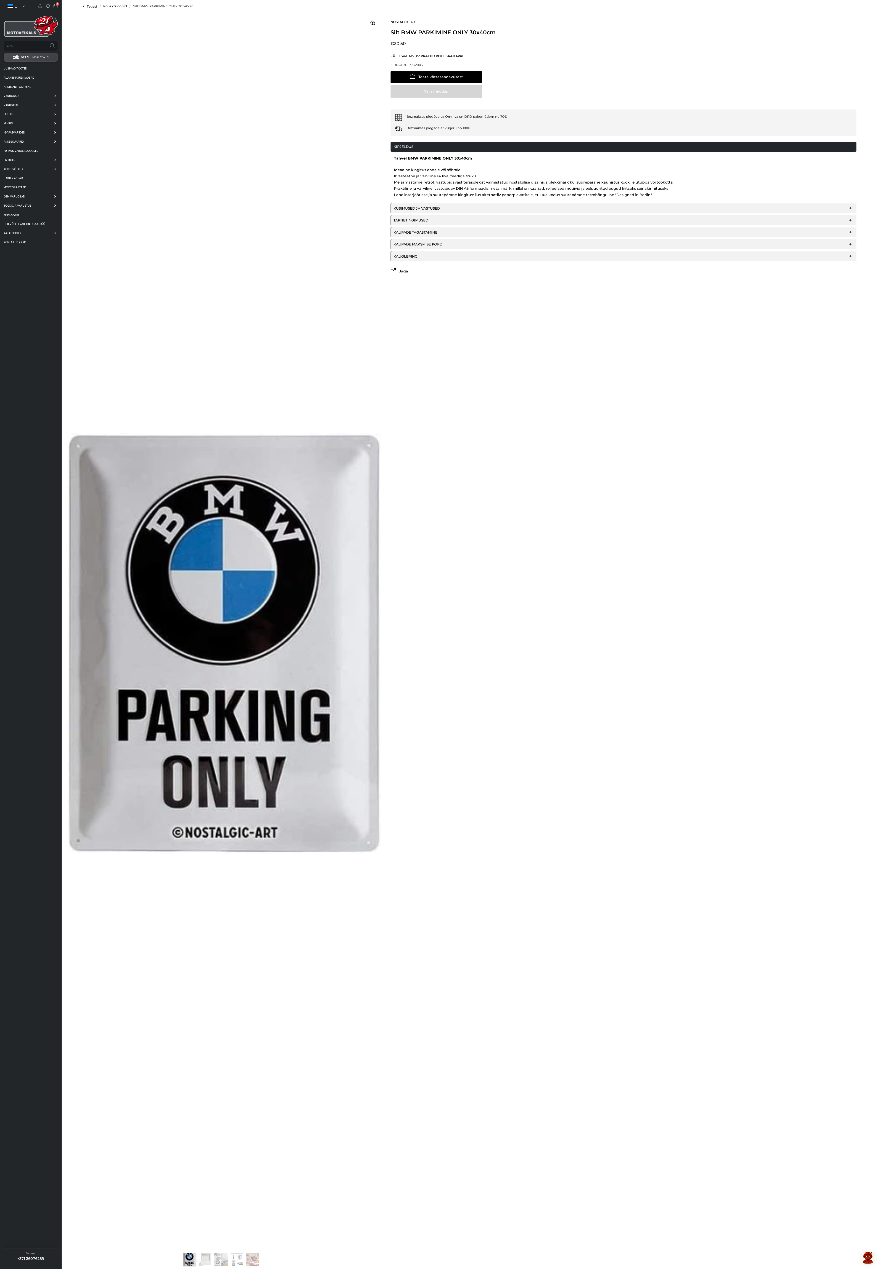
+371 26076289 (30, 1258)
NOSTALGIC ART (404, 22)
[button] (16, 6)
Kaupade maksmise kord (418, 244)
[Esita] (52, 46)
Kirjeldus (403, 146)
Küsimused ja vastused (417, 208)
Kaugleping (405, 256)
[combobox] (25, 45)
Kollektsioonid (115, 6)
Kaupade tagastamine (415, 232)
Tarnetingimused (411, 220)
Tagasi (92, 6)
